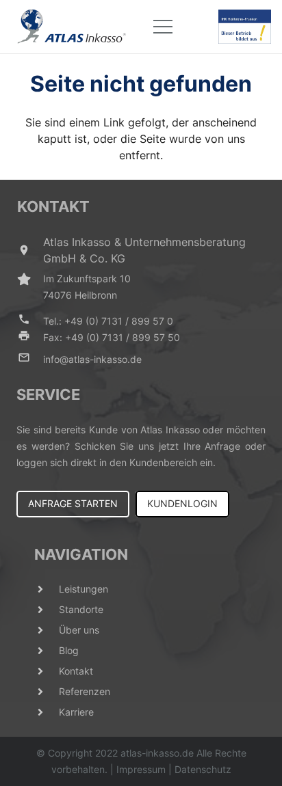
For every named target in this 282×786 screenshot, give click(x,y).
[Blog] (46, 650)
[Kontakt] (46, 671)
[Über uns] (46, 630)
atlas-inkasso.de (157, 753)
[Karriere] (46, 712)
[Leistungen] (46, 589)
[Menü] (162, 27)
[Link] (72, 27)
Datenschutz (203, 769)
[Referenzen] (46, 691)
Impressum (141, 769)
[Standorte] (46, 609)
